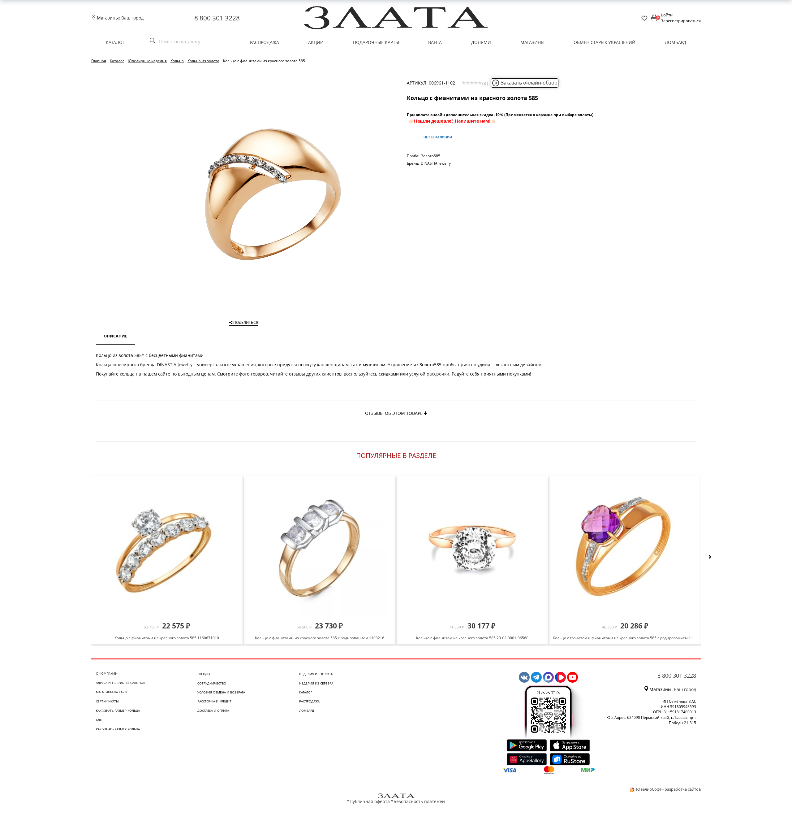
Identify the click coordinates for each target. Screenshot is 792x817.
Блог (100, 720)
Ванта (435, 42)
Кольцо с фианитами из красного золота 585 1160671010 (166, 638)
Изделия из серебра (316, 683)
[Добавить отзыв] (425, 413)
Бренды (203, 674)
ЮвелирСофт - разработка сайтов (668, 789)
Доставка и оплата (213, 710)
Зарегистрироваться (681, 21)
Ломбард (675, 42)
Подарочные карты (376, 42)
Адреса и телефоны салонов (120, 682)
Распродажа (264, 42)
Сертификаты (107, 701)
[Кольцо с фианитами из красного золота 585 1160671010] (167, 548)
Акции (316, 42)
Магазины (532, 42)
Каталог (115, 42)
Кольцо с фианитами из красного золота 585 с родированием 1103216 (319, 638)
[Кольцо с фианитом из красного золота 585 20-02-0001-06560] (472, 548)
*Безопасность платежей (418, 801)
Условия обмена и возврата (221, 692)
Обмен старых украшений (604, 42)
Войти (667, 15)
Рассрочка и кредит (214, 701)
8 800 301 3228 (217, 18)
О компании (107, 673)
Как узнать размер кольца (118, 710)
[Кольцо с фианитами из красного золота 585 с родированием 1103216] (319, 548)
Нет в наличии (438, 137)
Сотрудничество (211, 683)
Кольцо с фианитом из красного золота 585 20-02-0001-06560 (472, 638)
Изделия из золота (316, 674)
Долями (481, 42)
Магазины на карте (112, 692)
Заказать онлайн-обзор (529, 82)
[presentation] (710, 557)
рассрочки (438, 374)
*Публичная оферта (368, 801)
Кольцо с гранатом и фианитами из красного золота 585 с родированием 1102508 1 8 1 (633, 638)
